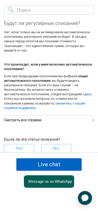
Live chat (49, 164)
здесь (87, 94)
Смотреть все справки (22, 120)
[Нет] (56, 148)
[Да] (19, 148)
